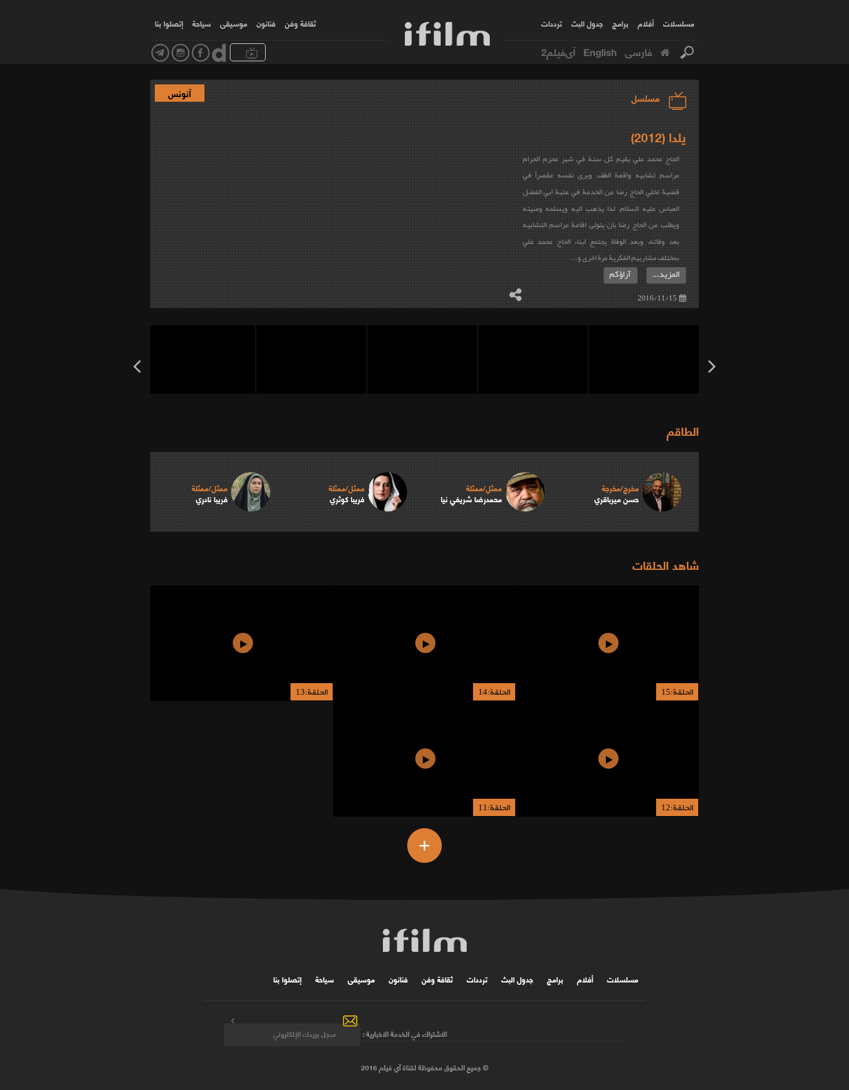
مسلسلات (678, 23)
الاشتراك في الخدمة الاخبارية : (405, 1033)
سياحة (201, 23)
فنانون (265, 23)
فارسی (638, 51)
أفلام (646, 23)
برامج (620, 23)
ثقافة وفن (300, 23)
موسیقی (233, 23)
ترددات (551, 23)
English (600, 51)
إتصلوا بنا (169, 23)
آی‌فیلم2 (558, 51)
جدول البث (587, 23)
